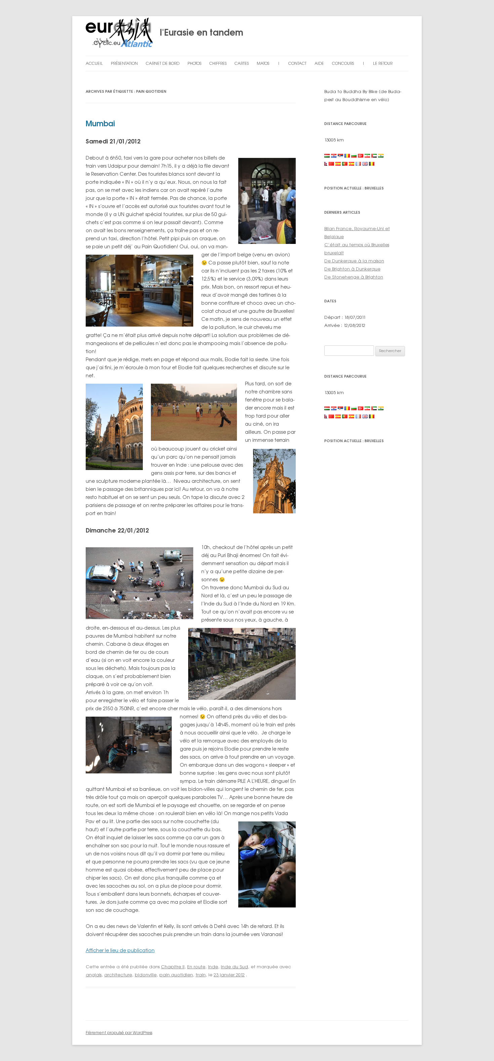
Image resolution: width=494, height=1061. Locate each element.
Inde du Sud (234, 966)
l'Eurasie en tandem (198, 32)
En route (196, 966)
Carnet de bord (162, 63)
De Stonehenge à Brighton (353, 277)
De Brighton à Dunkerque (352, 268)
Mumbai (100, 123)
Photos (194, 63)
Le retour (383, 63)
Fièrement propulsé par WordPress (119, 1032)
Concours (343, 63)
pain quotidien (176, 974)
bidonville (146, 974)
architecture (118, 974)
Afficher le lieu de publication (120, 950)
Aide (319, 63)
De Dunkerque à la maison (354, 260)
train (201, 974)
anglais (93, 974)
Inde (213, 966)
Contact (297, 63)
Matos (263, 63)
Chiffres (218, 63)
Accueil (94, 63)
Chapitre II (172, 966)
